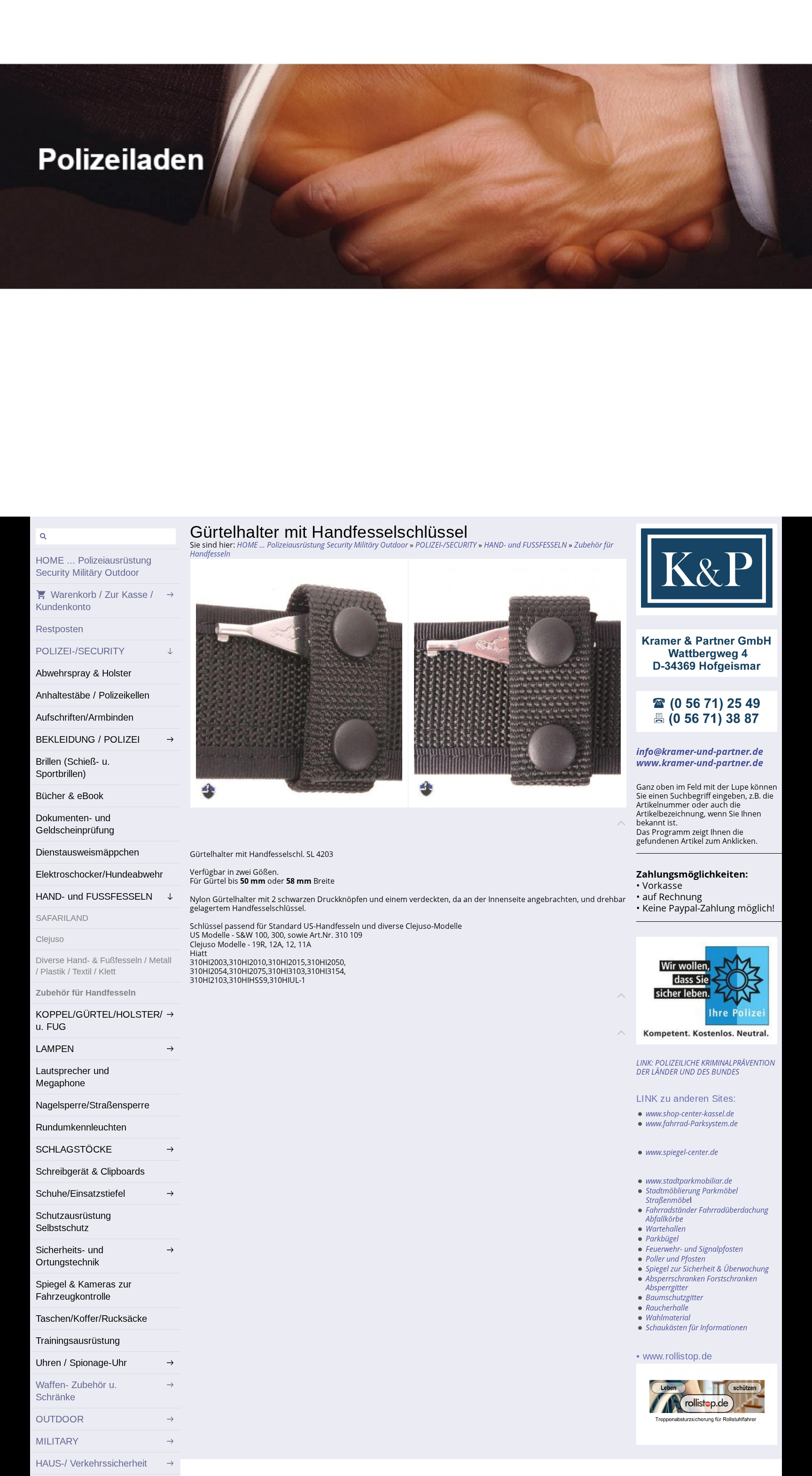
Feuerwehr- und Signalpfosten (694, 1249)
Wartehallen (666, 1229)
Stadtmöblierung (673, 1191)
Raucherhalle (667, 1308)
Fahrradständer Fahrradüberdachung (707, 1210)
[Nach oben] (621, 823)
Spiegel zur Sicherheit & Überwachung (707, 1269)
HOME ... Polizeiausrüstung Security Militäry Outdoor (322, 545)
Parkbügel (662, 1238)
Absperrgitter (667, 1287)
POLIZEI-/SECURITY (445, 545)
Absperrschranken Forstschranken (701, 1278)
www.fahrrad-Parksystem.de (692, 1123)
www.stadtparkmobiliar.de (689, 1181)
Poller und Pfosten (675, 1259)
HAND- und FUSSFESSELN (525, 545)
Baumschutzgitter (674, 1297)
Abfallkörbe (664, 1219)
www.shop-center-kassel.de (690, 1113)
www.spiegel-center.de (682, 1152)
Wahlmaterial (668, 1317)
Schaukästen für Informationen (696, 1327)
